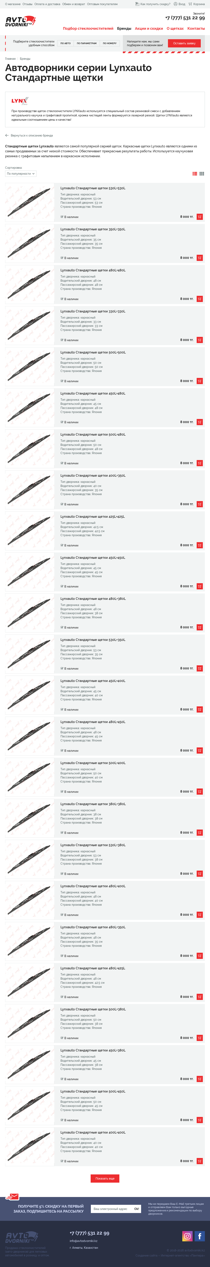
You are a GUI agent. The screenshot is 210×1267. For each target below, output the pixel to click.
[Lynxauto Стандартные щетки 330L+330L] (105, 325)
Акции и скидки (149, 28)
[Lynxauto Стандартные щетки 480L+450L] (105, 736)
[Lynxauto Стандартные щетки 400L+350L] (105, 489)
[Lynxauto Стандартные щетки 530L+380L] (105, 859)
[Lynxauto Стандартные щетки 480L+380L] (105, 612)
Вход (182, 4)
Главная (10, 58)
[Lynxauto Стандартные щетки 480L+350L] (105, 941)
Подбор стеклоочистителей (88, 28)
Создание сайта (147, 1255)
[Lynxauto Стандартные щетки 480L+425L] (105, 982)
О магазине (13, 4)
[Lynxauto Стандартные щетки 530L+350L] (105, 654)
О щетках (175, 28)
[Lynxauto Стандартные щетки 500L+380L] (105, 1023)
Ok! (136, 1209)
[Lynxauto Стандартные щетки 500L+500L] (105, 366)
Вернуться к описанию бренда (32, 135)
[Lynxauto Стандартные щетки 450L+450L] (105, 571)
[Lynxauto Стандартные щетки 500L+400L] (105, 777)
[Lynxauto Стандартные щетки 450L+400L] (105, 695)
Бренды (124, 28)
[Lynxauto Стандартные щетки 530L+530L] (105, 202)
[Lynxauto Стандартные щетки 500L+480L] (105, 448)
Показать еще (105, 1178)
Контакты (196, 28)
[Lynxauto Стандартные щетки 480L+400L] (105, 900)
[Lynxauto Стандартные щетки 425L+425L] (105, 530)
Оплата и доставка (47, 4)
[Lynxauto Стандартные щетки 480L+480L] (105, 284)
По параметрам (87, 43)
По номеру (109, 43)
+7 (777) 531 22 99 (185, 18)
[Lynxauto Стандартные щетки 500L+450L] (105, 1105)
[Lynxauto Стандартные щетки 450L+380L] (105, 1064)
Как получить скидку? (155, 4)
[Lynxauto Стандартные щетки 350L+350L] (105, 243)
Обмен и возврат (73, 4)
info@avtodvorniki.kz (83, 1241)
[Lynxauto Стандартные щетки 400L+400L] (105, 1146)
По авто (65, 43)
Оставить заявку (184, 43)
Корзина (199, 4)
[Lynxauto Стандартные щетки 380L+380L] (105, 818)
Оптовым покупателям (102, 4)
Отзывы (27, 4)
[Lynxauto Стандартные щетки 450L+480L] (105, 407)
